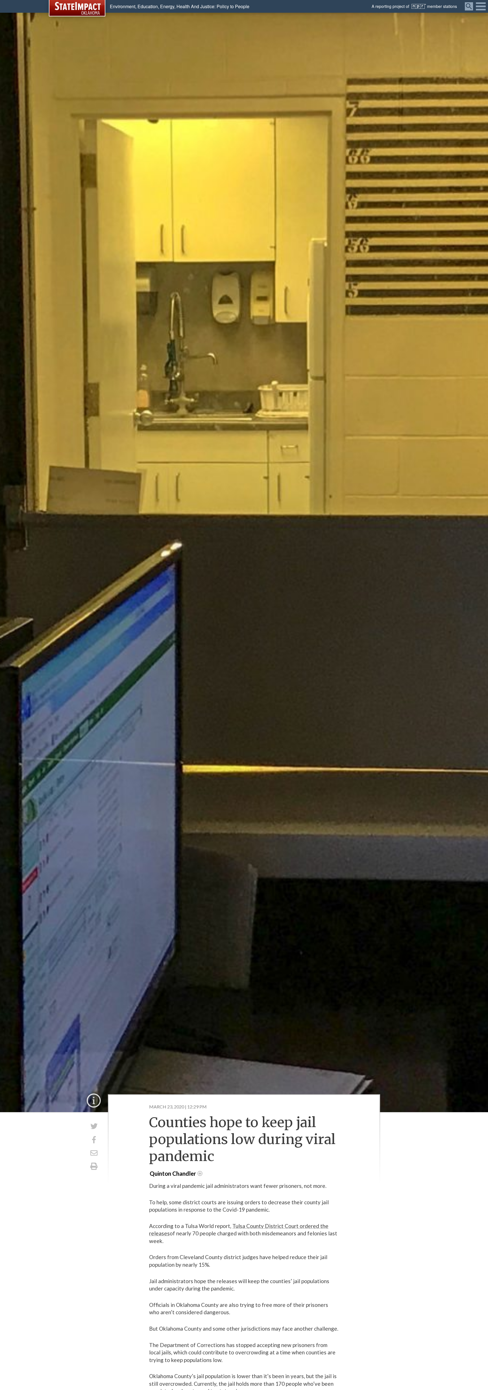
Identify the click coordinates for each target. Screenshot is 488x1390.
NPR (418, 6)
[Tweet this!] (93, 1126)
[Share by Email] (93, 1153)
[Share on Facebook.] (94, 1139)
